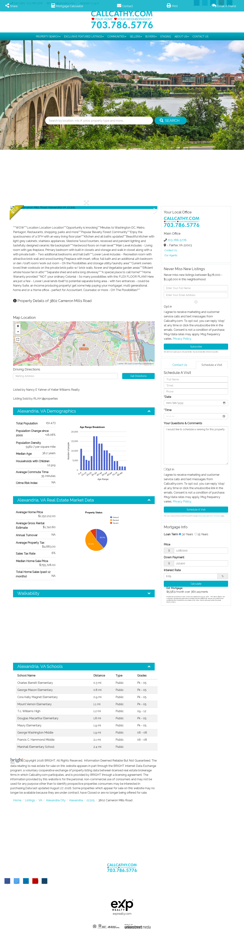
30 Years (187, 534)
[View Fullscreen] (18, 339)
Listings (30, 800)
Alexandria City (56, 800)
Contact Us (170, 250)
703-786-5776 (176, 240)
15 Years (202, 534)
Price (167, 544)
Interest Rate (172, 570)
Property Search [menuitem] (47, 36)
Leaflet (120, 363)
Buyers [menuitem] (150, 36)
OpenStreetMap (134, 363)
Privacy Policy (182, 338)
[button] (171, 120)
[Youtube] (35, 881)
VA (40, 800)
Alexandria (76, 800)
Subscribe (196, 346)
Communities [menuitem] (116, 36)
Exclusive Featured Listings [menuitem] (83, 36)
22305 (90, 800)
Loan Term (171, 534)
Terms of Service (215, 516)
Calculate (196, 583)
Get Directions (138, 376)
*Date (167, 396)
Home (17, 800)
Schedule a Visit (211, 365)
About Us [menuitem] (181, 36)
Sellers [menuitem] (135, 36)
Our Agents (170, 255)
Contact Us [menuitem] (200, 36)
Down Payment (174, 557)
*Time (167, 410)
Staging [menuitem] (165, 36)
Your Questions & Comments (183, 423)
